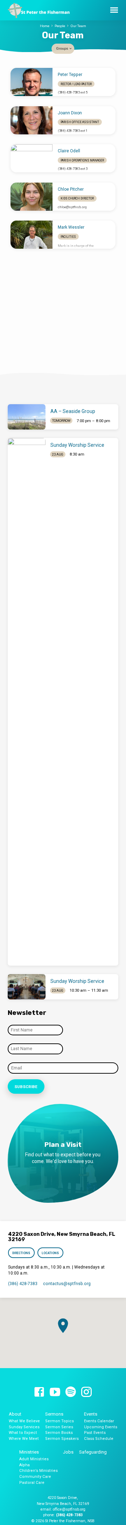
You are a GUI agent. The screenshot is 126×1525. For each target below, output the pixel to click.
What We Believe (24, 1421)
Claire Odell (69, 150)
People (60, 26)
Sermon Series (59, 1427)
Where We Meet (24, 1438)
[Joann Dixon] (31, 120)
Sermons (54, 1414)
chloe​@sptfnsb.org (72, 207)
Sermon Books (59, 1432)
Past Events (95, 1432)
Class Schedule (98, 1438)
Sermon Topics (59, 1421)
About (15, 1414)
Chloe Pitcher (71, 189)
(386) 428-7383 (22, 1283)
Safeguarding (93, 1452)
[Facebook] (39, 1392)
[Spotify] (70, 1392)
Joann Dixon (70, 112)
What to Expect (23, 1432)
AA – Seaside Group (72, 411)
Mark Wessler (71, 227)
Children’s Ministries (38, 1470)
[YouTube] (55, 1392)
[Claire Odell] (31, 158)
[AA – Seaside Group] (27, 417)
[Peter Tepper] (31, 82)
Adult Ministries (34, 1459)
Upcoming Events (100, 1427)
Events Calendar (99, 1421)
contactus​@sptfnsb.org (67, 1283)
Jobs (68, 1452)
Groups (62, 48)
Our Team (78, 26)
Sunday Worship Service (77, 445)
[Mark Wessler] (31, 235)
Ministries (29, 1452)
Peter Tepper (70, 74)
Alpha (24, 1465)
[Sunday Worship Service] (27, 702)
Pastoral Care (31, 1482)
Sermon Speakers (62, 1438)
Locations (50, 1253)
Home (44, 26)
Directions (21, 1253)
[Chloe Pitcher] (31, 197)
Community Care (35, 1476)
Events (90, 1414)
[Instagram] (86, 1392)
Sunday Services (24, 1427)
